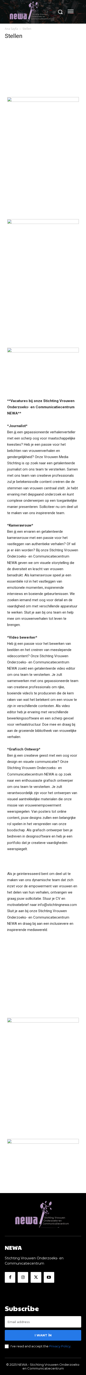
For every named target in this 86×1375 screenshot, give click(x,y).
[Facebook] (10, 1277)
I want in (43, 1335)
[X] (36, 1277)
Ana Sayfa (11, 29)
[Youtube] (49, 1277)
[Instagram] (23, 1277)
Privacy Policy (59, 1346)
